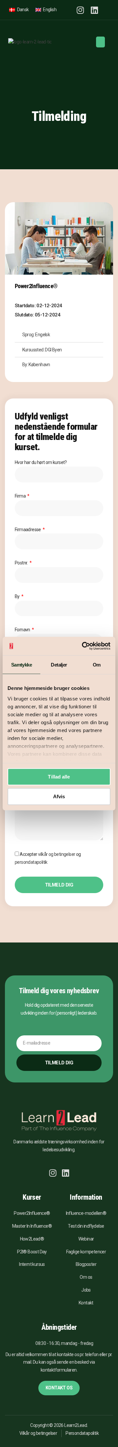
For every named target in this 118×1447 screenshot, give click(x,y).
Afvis (59, 796)
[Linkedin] (94, 10)
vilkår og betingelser (56, 854)
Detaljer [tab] (59, 664)
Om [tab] (97, 664)
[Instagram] (80, 10)
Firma (20, 496)
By (17, 596)
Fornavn (23, 629)
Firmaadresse (28, 529)
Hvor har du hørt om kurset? (41, 462)
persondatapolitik (31, 862)
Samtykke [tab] (21, 664)
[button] (106, 9)
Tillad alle (59, 776)
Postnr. (22, 562)
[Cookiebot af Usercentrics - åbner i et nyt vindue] (83, 646)
